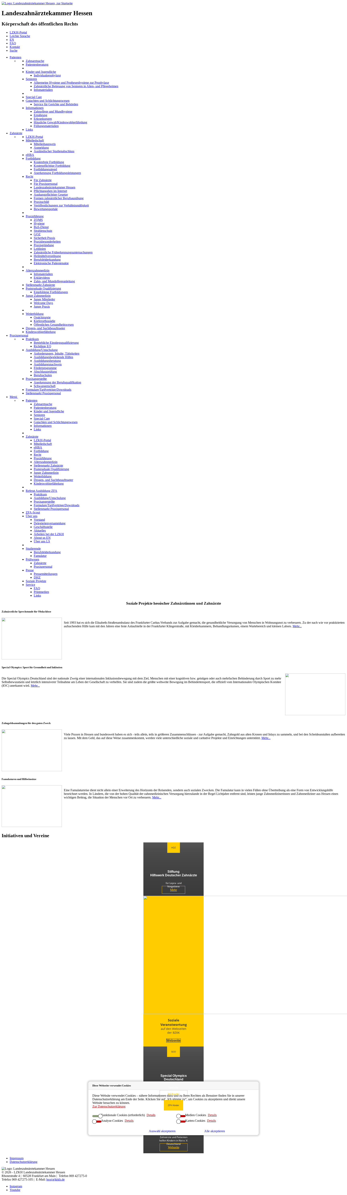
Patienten (15, 57)
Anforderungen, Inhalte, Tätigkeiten (56, 353)
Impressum (16, 1158)
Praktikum (32, 339)
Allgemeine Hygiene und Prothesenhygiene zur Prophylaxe (71, 82)
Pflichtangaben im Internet (50, 191)
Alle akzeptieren (214, 1131)
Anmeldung (41, 147)
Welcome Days (43, 303)
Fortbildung (33, 158)
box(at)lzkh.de (55, 1179)
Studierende (33, 548)
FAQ (37, 588)
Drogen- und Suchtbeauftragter (45, 328)
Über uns (31, 516)
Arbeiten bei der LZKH (49, 534)
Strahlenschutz (43, 230)
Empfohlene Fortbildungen (51, 292)
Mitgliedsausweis (45, 144)
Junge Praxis (42, 306)
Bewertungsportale (46, 209)
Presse (30, 570)
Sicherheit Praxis (44, 238)
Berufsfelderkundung (47, 259)
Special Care (34, 97)
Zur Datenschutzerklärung (109, 1106)
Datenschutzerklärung (23, 1161)
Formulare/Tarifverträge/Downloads (48, 389)
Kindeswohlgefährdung (41, 332)
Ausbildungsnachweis (48, 364)
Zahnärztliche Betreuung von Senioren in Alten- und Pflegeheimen (76, 86)
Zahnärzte (16, 133)
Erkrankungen (43, 118)
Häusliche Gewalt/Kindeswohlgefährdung (60, 122)
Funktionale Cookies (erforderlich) (123, 1115)
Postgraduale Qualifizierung (43, 288)
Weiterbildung (35, 313)
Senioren (31, 79)
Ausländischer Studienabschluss (54, 151)
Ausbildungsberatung (47, 360)
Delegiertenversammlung (49, 523)
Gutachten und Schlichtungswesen (47, 100)
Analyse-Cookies (112, 1120)
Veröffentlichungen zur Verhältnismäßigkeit (61, 205)
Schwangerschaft (44, 386)
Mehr (173, 890)
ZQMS (38, 220)
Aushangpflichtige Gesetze (51, 194)
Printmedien (41, 592)
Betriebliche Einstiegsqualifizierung (56, 342)
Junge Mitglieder (44, 299)
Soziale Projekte (36, 581)
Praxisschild (41, 201)
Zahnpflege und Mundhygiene (53, 111)
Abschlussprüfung (45, 371)
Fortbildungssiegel (45, 169)
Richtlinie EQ (42, 346)
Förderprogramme (45, 368)
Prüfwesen (32, 559)
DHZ (37, 577)
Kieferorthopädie (44, 321)
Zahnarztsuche (35, 61)
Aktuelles (40, 530)
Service (30, 584)
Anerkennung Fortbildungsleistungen (57, 173)
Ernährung (40, 115)
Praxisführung (35, 216)
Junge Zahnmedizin (38, 295)
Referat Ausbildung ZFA (41, 490)
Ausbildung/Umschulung (42, 350)
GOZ (37, 234)
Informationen (35, 108)
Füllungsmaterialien (46, 126)
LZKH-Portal (34, 136)
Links (29, 129)
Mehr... (297, 626)
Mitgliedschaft (35, 140)
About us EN (42, 537)
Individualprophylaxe (47, 75)
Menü (14, 397)
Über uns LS (42, 541)
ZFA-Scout (33, 512)
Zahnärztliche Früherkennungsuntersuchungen (63, 252)
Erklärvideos (42, 277)
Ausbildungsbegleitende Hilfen (53, 357)
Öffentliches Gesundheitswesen (54, 324)
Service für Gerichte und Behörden (56, 104)
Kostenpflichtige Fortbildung (52, 165)
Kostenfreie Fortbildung (49, 162)
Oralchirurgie (42, 317)
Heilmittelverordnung (47, 256)
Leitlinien (40, 248)
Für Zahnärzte (43, 180)
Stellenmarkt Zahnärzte (40, 285)
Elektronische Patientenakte (51, 263)
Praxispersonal (19, 335)
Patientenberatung (37, 64)
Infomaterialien (43, 90)
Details (212, 1115)
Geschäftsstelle (43, 527)
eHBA (30, 155)
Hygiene (39, 223)
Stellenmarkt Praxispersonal (43, 393)
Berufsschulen (43, 375)
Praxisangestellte (36, 378)
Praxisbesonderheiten (47, 241)
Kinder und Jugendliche (41, 71)
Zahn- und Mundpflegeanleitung (54, 281)
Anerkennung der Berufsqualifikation (57, 382)
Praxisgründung (44, 245)
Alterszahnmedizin (37, 270)
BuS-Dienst (41, 227)
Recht (29, 176)
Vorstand (39, 519)
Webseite (173, 1040)
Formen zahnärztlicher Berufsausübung (59, 198)
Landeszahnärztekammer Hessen (54, 187)
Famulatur (40, 555)
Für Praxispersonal (45, 183)
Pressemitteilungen (45, 574)
